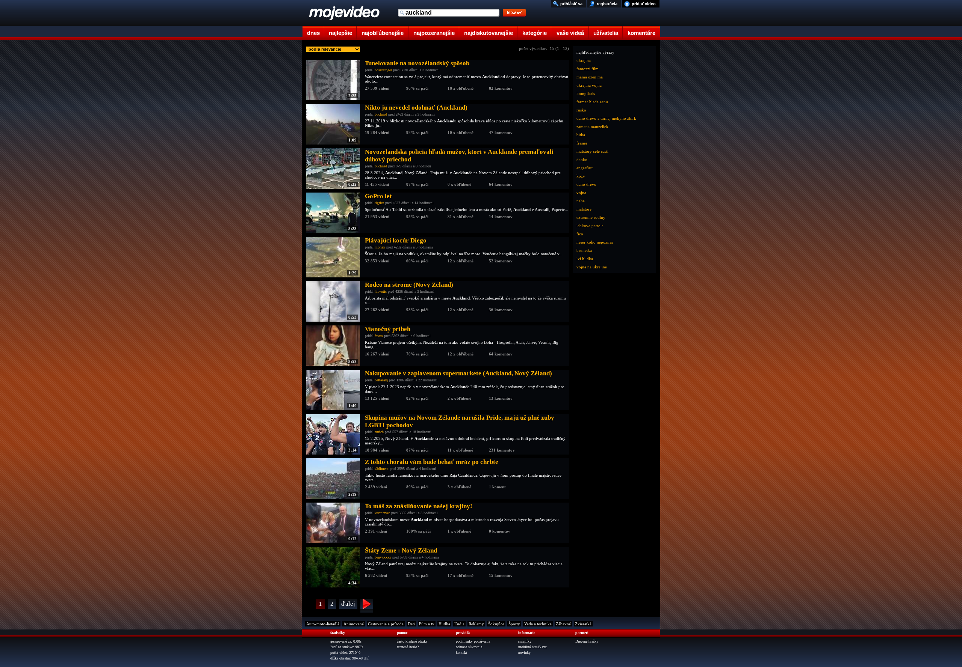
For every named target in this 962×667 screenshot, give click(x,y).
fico (579, 234)
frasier (581, 143)
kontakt (461, 652)
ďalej (348, 603)
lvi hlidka (584, 258)
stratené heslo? (408, 647)
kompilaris (585, 93)
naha (580, 201)
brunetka (584, 250)
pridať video (644, 4)
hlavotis (381, 291)
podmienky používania (473, 641)
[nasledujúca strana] (366, 606)
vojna (581, 192)
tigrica (379, 203)
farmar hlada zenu (592, 101)
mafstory (584, 209)
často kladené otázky (412, 641)
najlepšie (340, 33)
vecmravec (382, 513)
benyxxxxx (383, 557)
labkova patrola (590, 225)
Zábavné (563, 624)
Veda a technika (538, 624)
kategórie (534, 33)
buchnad (381, 114)
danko (581, 159)
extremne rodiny (590, 217)
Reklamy (476, 624)
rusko (581, 110)
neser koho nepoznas (594, 242)
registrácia (607, 4)
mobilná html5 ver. (532, 647)
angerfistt (584, 168)
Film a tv (426, 624)
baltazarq (381, 380)
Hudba (444, 624)
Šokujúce (496, 624)
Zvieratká (583, 624)
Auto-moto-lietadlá (322, 624)
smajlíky (524, 641)
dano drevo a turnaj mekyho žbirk (606, 118)
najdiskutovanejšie (488, 33)
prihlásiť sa (571, 4)
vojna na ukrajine (591, 267)
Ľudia (459, 624)
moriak (380, 247)
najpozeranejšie (434, 33)
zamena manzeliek (592, 126)
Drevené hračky (586, 641)
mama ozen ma (589, 77)
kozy (580, 176)
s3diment (382, 469)
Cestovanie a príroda (386, 624)
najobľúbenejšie (383, 33)
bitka (580, 134)
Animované (353, 624)
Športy (514, 624)
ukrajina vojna (589, 85)
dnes (313, 33)
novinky (524, 652)
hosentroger (383, 70)
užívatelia (605, 33)
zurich (379, 432)
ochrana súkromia (469, 647)
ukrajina (583, 60)
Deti (411, 624)
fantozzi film (587, 68)
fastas (379, 336)
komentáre (641, 33)
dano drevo (586, 184)
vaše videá (570, 33)
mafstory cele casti (592, 151)
